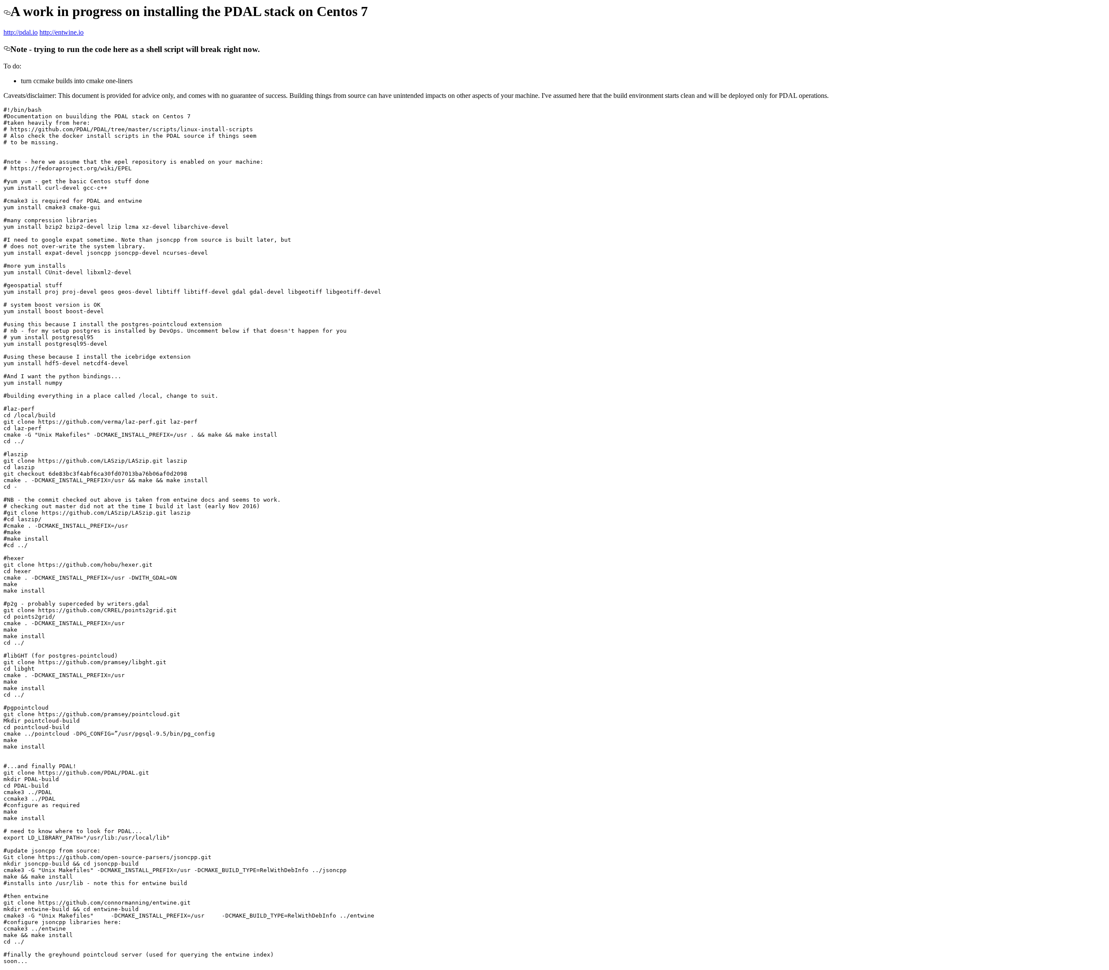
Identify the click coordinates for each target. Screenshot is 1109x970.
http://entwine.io (61, 32)
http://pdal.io (20, 32)
